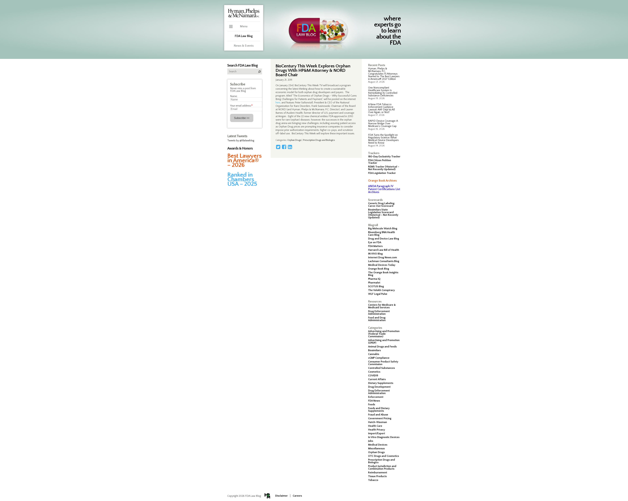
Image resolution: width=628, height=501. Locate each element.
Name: (233, 96)
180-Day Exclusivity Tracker (384, 156)
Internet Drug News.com (382, 257)
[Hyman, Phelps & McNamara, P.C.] (243, 16)
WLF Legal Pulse (377, 293)
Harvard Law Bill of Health (383, 249)
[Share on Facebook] (284, 146)
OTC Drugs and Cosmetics (383, 456)
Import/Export (376, 433)
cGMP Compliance (378, 357)
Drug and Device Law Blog (383, 238)
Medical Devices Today (381, 265)
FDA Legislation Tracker (382, 173)
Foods (371, 404)
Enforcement (375, 397)
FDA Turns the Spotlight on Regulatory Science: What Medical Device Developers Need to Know (383, 138)
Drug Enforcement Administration (379, 312)
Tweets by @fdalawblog (240, 140)
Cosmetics (374, 371)
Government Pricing (379, 418)
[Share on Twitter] (278, 146)
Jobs (370, 440)
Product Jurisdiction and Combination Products (382, 467)
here (278, 102)
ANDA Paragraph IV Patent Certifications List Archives (384, 189)
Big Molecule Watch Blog (382, 228)
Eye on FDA (374, 242)
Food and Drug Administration (377, 319)
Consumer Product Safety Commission (383, 363)
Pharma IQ (374, 278)
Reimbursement (377, 472)
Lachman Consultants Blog (383, 261)
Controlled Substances (381, 368)
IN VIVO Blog (375, 253)
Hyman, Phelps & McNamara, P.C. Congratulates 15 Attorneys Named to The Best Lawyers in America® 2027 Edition (384, 73)
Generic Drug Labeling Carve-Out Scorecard (381, 204)
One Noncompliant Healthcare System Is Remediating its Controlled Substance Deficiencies (382, 91)
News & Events (244, 45)
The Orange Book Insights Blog (383, 274)
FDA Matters (375, 246)
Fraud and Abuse (378, 414)
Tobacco (373, 480)
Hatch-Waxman (377, 422)
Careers (297, 495)
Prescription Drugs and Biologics (381, 461)
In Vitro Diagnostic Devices (383, 437)
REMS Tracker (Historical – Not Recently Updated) (383, 168)
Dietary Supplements (380, 383)
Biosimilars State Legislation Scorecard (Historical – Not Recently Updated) (383, 213)
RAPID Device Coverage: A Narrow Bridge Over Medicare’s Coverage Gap (383, 123)
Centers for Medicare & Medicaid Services (382, 306)
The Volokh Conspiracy (381, 290)
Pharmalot (374, 282)
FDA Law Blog (244, 36)
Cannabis (373, 354)
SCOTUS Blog (376, 286)
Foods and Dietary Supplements (379, 409)
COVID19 (373, 375)
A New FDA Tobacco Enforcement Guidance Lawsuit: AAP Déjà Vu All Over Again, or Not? (381, 108)
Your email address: (241, 105)
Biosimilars (374, 350)
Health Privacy (376, 429)
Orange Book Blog (378, 268)
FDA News (374, 400)
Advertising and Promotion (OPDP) (384, 341)
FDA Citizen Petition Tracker (379, 161)
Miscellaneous (376, 448)
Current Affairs (377, 379)
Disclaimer (281, 495)
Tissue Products (377, 476)
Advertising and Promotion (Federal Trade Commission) (384, 334)
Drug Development (379, 386)
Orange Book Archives (382, 180)
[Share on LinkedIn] (290, 146)
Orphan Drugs (376, 452)
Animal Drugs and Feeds (382, 346)
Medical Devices (377, 444)
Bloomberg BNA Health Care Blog (381, 233)
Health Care (375, 425)
